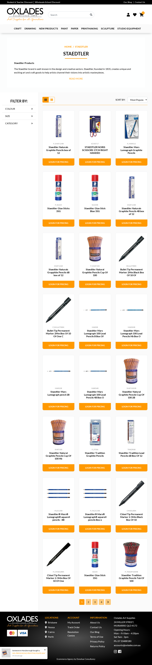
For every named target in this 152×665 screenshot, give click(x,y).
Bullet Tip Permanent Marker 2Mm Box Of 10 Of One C (58, 333)
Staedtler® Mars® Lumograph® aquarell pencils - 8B (58, 517)
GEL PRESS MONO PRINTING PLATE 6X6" (29, 653)
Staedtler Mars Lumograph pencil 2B (58, 393)
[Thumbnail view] (45, 100)
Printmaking (89, 28)
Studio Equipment (129, 28)
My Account (74, 622)
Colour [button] (10, 108)
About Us (95, 622)
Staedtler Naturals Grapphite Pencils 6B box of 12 (58, 272)
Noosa (51, 627)
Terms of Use (96, 636)
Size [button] (7, 116)
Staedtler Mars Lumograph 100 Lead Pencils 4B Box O (95, 394)
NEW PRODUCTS (48, 28)
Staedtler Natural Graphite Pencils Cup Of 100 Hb (58, 455)
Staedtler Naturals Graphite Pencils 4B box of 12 (131, 211)
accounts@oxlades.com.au (127, 645)
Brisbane (52, 622)
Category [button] (11, 123)
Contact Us (140, 2)
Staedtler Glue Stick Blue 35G (95, 210)
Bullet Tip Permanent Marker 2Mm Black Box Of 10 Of (131, 272)
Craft (18, 28)
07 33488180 (124, 641)
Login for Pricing (58, 162)
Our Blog (128, 2)
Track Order (74, 627)
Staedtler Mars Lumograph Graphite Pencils (131, 150)
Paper (74, 28)
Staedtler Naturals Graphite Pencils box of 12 (58, 150)
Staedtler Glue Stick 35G (95, 576)
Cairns (51, 632)
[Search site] (91, 14)
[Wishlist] (135, 14)
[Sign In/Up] (128, 14)
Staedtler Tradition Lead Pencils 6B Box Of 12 (131, 454)
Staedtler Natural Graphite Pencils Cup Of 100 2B (131, 394)
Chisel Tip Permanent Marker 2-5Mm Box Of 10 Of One (58, 578)
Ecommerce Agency (65, 659)
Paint (64, 28)
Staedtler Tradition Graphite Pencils (95, 454)
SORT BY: (120, 99)
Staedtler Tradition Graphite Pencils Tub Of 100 (131, 578)
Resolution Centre (73, 634)
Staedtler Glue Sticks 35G (58, 210)
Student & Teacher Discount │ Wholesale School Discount (33, 2)
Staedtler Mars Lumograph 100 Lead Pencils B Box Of (95, 333)
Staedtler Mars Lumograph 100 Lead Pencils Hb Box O (131, 333)
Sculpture (107, 28)
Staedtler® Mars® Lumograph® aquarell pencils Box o (95, 517)
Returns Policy (97, 646)
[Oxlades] (25, 14)
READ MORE (76, 78)
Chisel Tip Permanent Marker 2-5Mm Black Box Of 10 (131, 517)
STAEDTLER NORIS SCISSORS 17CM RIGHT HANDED (95, 150)
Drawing (30, 28)
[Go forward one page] (108, 602)
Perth (51, 636)
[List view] (52, 100)
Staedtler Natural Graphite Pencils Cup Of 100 (95, 272)
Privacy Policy (97, 641)
